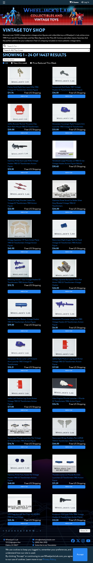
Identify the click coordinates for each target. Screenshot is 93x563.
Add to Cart (24, 96)
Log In (86, 2)
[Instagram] (83, 541)
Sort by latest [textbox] (9, 60)
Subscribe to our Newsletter (45, 545)
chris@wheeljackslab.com (45, 540)
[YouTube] (88, 541)
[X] (78, 541)
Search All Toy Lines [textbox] (13, 50)
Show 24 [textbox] (84, 531)
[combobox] (46, 50)
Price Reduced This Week (44, 63)
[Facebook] (73, 541)
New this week (20, 63)
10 (33, 531)
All (6, 63)
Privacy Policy (49, 559)
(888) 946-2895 (41, 542)
